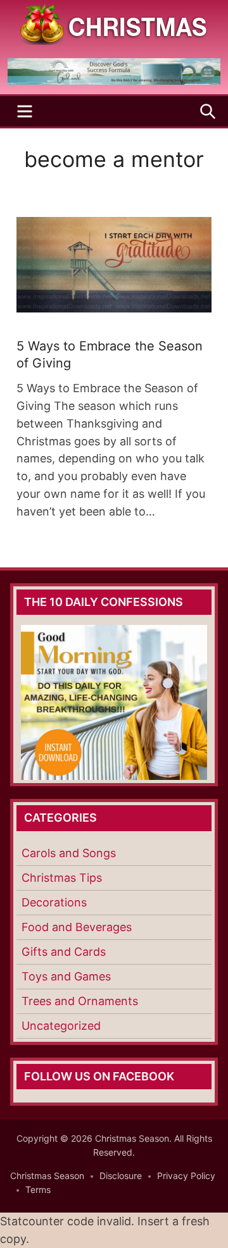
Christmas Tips (62, 877)
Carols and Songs (69, 853)
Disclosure (120, 1175)
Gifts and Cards (64, 951)
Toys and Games (66, 976)
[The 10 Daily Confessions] (114, 81)
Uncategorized (61, 1025)
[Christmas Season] (114, 23)
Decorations (54, 902)
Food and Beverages (77, 927)
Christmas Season (47, 1175)
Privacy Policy (186, 1175)
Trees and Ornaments (80, 1001)
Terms (38, 1189)
